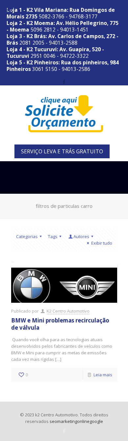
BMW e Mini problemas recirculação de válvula (60, 324)
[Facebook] (64, 81)
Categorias (27, 236)
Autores (81, 236)
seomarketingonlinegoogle (76, 421)
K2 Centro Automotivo (68, 311)
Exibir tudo (101, 243)
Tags (52, 236)
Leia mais (103, 375)
